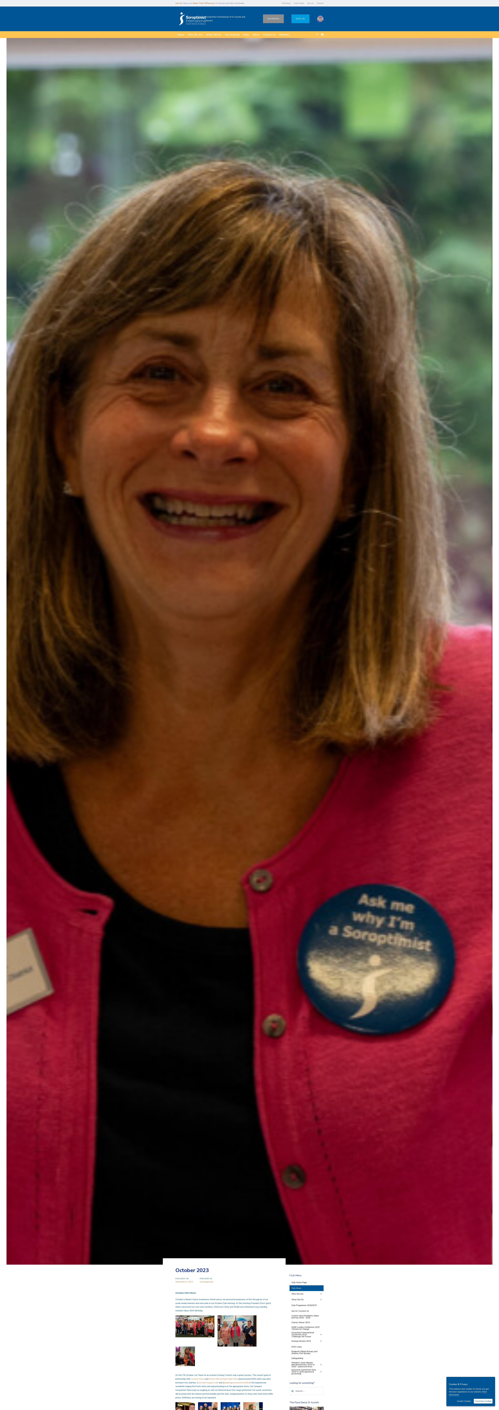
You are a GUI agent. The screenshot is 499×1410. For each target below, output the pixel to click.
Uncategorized (206, 1281)
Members (286, 3)
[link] (198, 1378)
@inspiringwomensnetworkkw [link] (236, 1382)
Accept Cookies (464, 1401)
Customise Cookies (483, 1401)
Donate (320, 3)
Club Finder (299, 3)
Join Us (310, 3)
